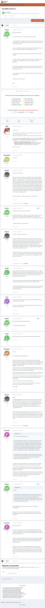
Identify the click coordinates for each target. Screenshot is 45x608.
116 (7, 278)
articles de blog (21, 112)
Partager (5, 15)
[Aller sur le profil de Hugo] (7, 301)
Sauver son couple (15, 102)
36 (7, 165)
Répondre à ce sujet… (12, 573)
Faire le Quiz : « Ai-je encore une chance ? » (28, 110)
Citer (16, 86)
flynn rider (6, 430)
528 (7, 307)
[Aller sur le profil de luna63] (7, 272)
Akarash (7, 170)
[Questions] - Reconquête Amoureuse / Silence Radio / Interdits (26, 13)
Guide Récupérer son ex (17, 100)
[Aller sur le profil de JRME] (7, 130)
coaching (32, 112)
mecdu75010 (6, 155)
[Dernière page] (10, 25)
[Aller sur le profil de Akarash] (7, 174)
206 (7, 440)
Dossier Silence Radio (16, 98)
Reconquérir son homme (17, 104)
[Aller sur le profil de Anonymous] (7, 353)
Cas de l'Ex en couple (29, 100)
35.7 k (7, 359)
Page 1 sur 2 (15, 25)
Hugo (6, 297)
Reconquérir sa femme (29, 102)
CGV (20, 602)
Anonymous (7, 349)
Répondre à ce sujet (37, 20)
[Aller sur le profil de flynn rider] (7, 434)
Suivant (7, 25)
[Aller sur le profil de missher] (3, 13)
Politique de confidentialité (6, 602)
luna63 (7, 268)
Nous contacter (22, 604)
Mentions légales (15, 602)
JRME (6, 126)
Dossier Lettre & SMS (29, 98)
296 (7, 180)
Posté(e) (17, 29)
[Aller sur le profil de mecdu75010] (7, 159)
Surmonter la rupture (29, 104)
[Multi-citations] (13, 87)
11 (7, 40)
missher (8, 12)
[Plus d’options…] (42, 30)
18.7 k (7, 136)
